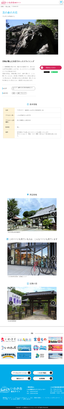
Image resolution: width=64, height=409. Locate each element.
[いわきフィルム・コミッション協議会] (24, 355)
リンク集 (5, 399)
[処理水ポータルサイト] (55, 355)
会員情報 (42, 378)
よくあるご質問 (15, 399)
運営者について (7, 397)
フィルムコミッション (20, 373)
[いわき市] (9, 339)
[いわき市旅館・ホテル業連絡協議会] (9, 347)
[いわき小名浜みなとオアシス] (24, 347)
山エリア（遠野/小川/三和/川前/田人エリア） (23, 88)
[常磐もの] (40, 339)
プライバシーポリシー (21, 397)
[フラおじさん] (55, 347)
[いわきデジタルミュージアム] (40, 355)
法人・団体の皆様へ (36, 397)
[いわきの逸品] (24, 339)
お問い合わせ (26, 399)
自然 (14, 93)
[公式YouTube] (55, 339)
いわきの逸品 (42, 373)
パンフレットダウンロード (52, 397)
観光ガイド (20, 378)
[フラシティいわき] (40, 347)
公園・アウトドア (21, 93)
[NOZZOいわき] (9, 355)
